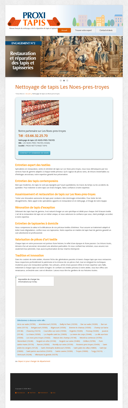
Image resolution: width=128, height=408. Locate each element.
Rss (53, 393)
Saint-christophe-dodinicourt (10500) (55, 348)
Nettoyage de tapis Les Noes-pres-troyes (62, 86)
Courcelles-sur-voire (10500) (55, 331)
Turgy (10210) (96, 351)
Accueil (64, 30)
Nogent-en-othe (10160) (46, 341)
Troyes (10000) (82, 351)
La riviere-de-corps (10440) (81, 334)
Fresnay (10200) (92, 331)
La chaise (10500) (33, 334)
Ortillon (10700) (89, 341)
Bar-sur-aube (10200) (89, 324)
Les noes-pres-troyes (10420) (38, 338)
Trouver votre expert (83, 30)
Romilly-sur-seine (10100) (63, 344)
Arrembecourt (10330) (48, 324)
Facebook (21, 393)
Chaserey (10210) (33, 331)
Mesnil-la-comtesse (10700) (91, 338)
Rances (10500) (43, 344)
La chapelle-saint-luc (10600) (55, 334)
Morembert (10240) (25, 341)
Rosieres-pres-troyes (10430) (88, 344)
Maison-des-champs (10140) (64, 338)
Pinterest (44, 393)
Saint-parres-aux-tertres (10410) (39, 351)
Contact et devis (106, 30)
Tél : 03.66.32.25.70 (33, 135)
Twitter (32, 393)
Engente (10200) (76, 331)
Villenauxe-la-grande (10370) (46, 354)
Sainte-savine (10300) (64, 351)
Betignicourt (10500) (39, 327)
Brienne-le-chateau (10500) (80, 327)
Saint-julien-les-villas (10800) (85, 348)
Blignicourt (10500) (58, 327)
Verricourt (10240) (24, 354)
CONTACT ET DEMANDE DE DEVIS (34, 153)
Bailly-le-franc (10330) (68, 324)
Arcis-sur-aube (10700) (26, 324)
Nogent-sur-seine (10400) (69, 341)
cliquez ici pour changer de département (34, 361)
